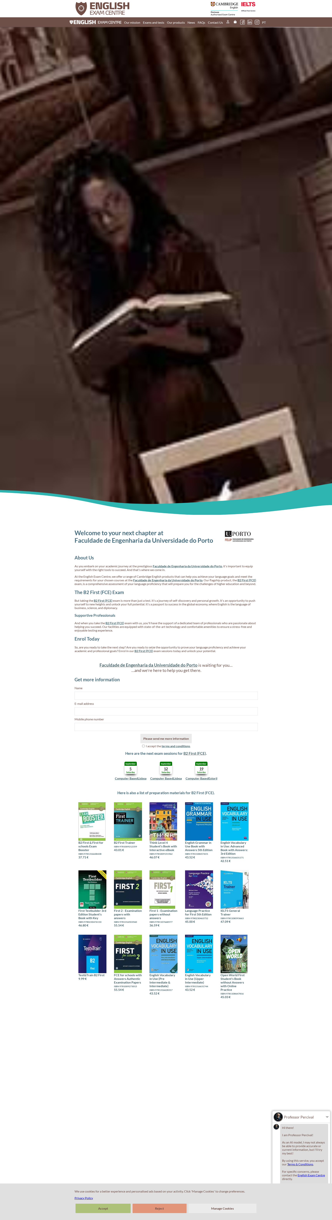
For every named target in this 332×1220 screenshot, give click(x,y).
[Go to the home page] (121, 8)
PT (264, 22)
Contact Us (215, 22)
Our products (176, 22)
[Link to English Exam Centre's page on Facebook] (242, 22)
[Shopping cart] (235, 22)
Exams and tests (153, 22)
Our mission (132, 22)
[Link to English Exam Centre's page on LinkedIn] (249, 22)
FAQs (201, 22)
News (191, 22)
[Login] (228, 22)
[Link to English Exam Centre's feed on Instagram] (257, 22)
